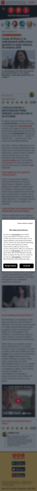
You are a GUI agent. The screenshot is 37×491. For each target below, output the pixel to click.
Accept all (26, 266)
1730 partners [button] (15, 234)
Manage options (10, 266)
